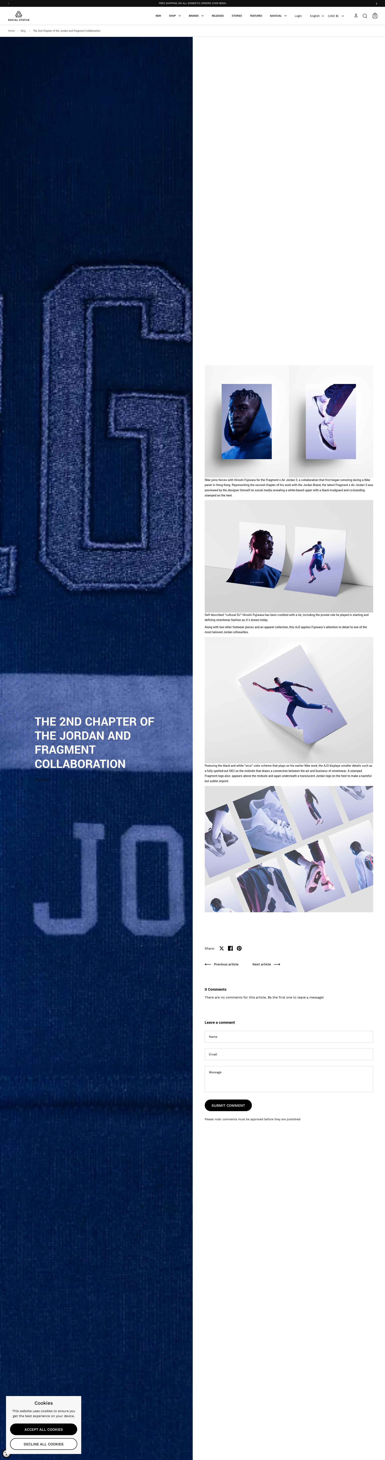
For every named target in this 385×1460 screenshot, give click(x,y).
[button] (365, 15)
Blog (23, 31)
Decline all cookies (44, 1444)
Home (11, 31)
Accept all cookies (43, 1429)
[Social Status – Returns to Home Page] (18, 16)
